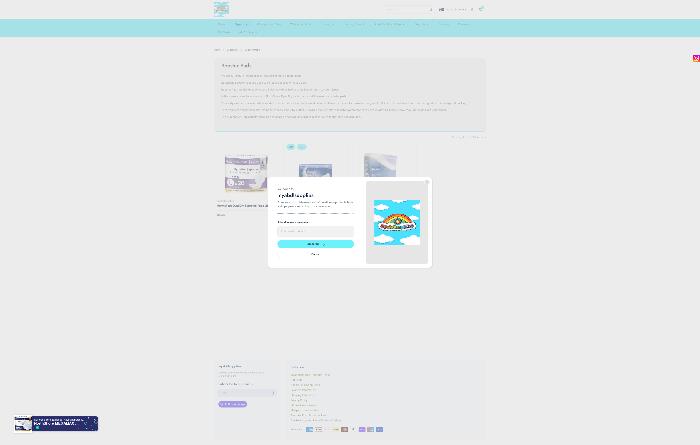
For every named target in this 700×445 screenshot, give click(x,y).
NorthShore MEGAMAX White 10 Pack (57, 423)
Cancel (315, 254)
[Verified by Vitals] (37, 427)
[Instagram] (696, 58)
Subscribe (313, 243)
